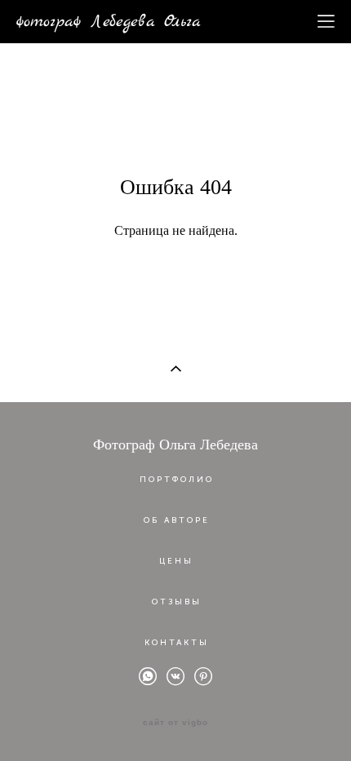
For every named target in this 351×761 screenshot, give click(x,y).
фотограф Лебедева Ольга (108, 22)
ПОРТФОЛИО (177, 479)
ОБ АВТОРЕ (177, 520)
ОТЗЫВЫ (177, 602)
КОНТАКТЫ (176, 643)
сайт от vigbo (175, 723)
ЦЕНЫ (176, 561)
